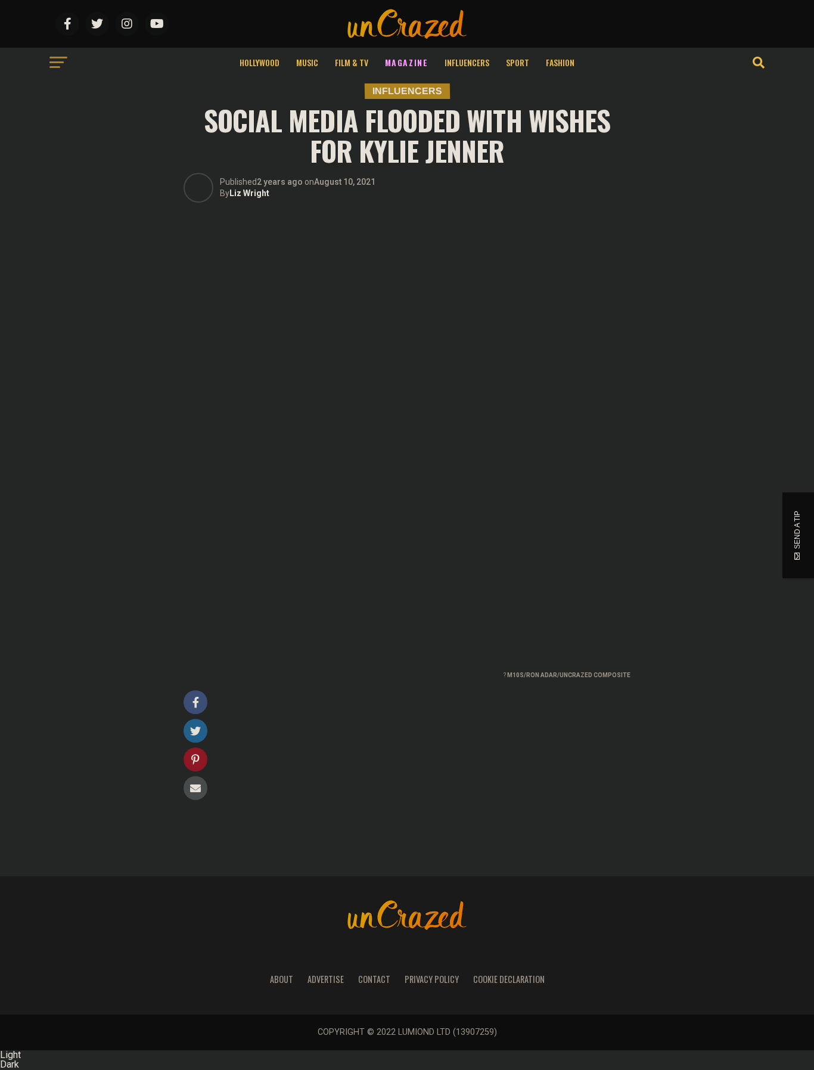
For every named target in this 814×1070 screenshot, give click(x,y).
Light (10, 1054)
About (281, 979)
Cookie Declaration (509, 979)
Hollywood (259, 62)
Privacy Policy (432, 979)
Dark (9, 1064)
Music (307, 62)
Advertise (325, 979)
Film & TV (351, 62)
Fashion (560, 62)
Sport (517, 62)
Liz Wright (249, 193)
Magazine (406, 62)
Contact (374, 979)
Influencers (467, 62)
